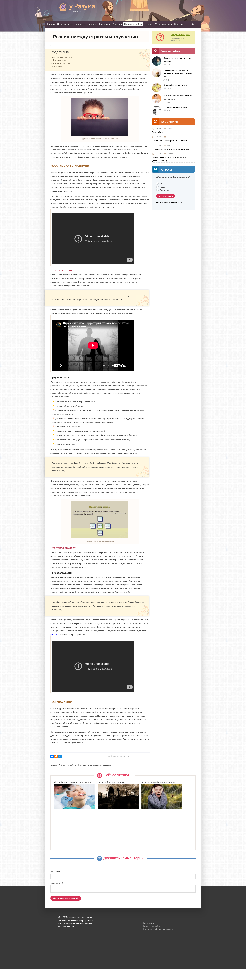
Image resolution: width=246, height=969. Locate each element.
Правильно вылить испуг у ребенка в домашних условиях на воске (178, 73)
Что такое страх (59, 60)
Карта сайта (148, 923)
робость (54, 634)
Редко (162, 187)
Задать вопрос (180, 34)
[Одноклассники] (56, 756)
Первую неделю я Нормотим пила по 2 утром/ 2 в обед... (170, 159)
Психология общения (110, 24)
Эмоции (178, 24)
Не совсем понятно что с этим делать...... (171, 149)
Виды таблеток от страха (175, 85)
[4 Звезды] (113, 756)
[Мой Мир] (60, 756)
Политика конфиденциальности (158, 929)
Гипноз (51, 24)
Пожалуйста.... (159, 132)
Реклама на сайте (151, 926)
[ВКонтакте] (52, 756)
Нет (161, 183)
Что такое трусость (61, 63)
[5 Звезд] (115, 756)
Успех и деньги (163, 24)
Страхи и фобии (133, 24)
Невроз (92, 24)
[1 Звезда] (108, 756)
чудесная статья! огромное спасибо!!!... (170, 140)
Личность (80, 24)
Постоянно (165, 190)
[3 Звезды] (111, 756)
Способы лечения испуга (175, 107)
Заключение (57, 66)
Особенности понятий (62, 57)
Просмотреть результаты (169, 202)
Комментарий (56, 883)
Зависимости (64, 24)
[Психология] (72, 10)
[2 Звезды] (110, 756)
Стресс (149, 24)
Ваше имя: (55, 872)
